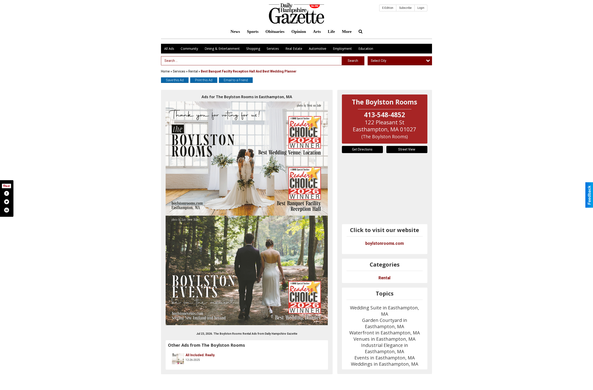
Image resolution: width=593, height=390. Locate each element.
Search (353, 61)
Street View (406, 149)
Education (365, 48)
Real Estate (293, 48)
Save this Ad (175, 80)
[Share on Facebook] (6, 193)
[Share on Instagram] (6, 210)
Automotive (317, 48)
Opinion (298, 31)
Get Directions (362, 149)
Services (273, 48)
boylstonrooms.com (384, 243)
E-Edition (387, 7)
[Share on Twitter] (6, 201)
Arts (317, 31)
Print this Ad (203, 80)
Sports (253, 31)
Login (420, 7)
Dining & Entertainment (222, 48)
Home (165, 71)
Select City (378, 61)
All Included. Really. (200, 355)
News (235, 31)
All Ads (169, 48)
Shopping (253, 48)
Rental (193, 71)
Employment (342, 48)
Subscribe (405, 7)
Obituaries (274, 31)
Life (331, 31)
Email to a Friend (236, 80)
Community (189, 48)
